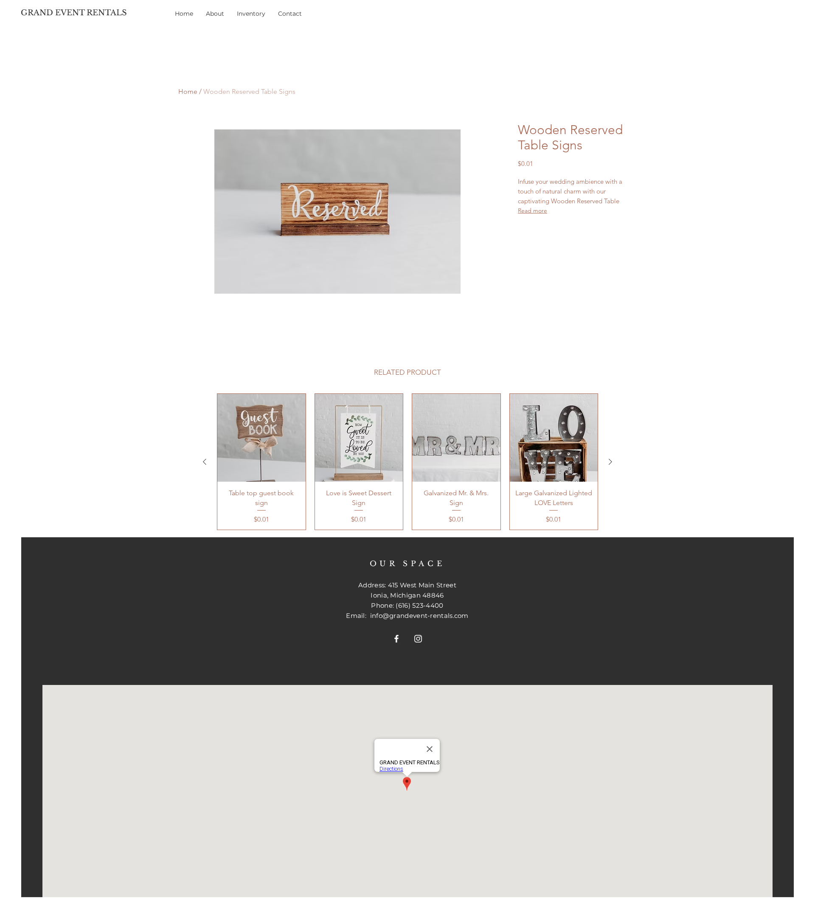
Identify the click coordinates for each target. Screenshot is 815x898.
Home (187, 91)
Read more (532, 210)
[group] (407, 461)
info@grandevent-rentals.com (419, 616)
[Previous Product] (205, 462)
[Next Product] (610, 462)
